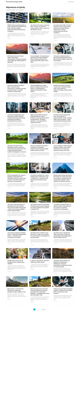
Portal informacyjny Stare (14, 2)
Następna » (44, 309)
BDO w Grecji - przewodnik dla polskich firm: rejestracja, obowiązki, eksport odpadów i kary (16, 290)
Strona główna (71, 1)
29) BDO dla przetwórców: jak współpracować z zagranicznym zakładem (15, 262)
